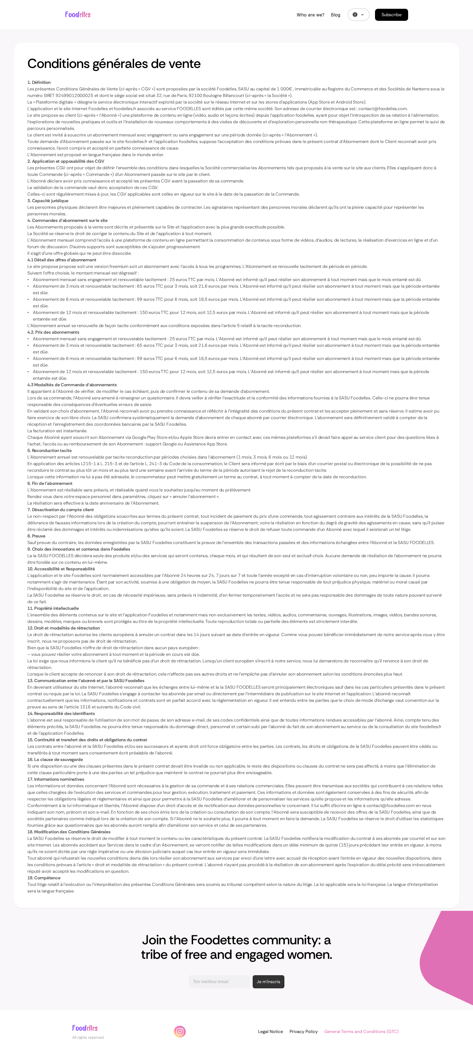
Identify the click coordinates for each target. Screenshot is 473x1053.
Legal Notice (270, 1031)
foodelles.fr (125, 108)
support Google (161, 444)
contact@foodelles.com (382, 108)
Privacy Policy (304, 1031)
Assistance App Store (205, 444)
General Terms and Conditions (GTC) (361, 1031)
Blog (335, 15)
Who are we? (310, 15)
